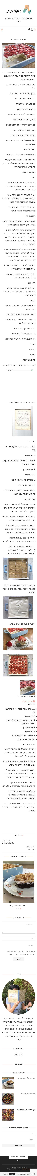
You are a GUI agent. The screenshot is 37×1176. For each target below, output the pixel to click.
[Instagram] (32, 30)
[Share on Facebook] (19, 835)
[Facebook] (29, 30)
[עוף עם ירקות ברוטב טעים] (8, 1115)
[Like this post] (21, 835)
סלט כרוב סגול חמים (28, 1094)
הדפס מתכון (27, 701)
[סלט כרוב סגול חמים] (8, 1099)
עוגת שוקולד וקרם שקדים (19, 905)
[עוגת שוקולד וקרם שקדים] (18, 882)
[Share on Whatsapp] (17, 835)
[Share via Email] (15, 835)
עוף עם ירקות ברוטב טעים (26, 1110)
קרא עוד (5, 1174)
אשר (12, 1174)
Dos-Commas (26, 1169)
